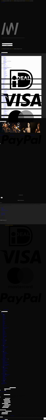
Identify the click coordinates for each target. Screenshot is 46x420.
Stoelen (4, 112)
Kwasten (4, 369)
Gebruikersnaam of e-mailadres (4, 387)
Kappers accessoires (5, 362)
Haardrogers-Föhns (6, 90)
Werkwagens (5, 114)
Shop (2, 54)
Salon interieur (3, 373)
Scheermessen (6, 105)
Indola (5, 64)
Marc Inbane (5, 68)
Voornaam (1, 399)
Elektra (2, 89)
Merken (2, 55)
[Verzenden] (1, 312)
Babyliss (4, 56)
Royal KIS (4, 332)
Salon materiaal (5, 365)
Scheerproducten (5, 106)
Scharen (4, 101)
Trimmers (4, 358)
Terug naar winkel (3, 68)
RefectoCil (5, 71)
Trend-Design (5, 75)
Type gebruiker (2, 398)
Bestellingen (3, 213)
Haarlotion (5, 104)
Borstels (4, 360)
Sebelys (4, 334)
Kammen (4, 361)
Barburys (5, 57)
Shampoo (4, 82)
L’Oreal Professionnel (6, 327)
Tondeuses (5, 94)
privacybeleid (12, 415)
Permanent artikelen (5, 100)
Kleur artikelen (4, 98)
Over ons (2, 115)
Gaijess (3, 63)
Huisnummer (2, 404)
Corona (5, 60)
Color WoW (5, 59)
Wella (4, 77)
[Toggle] (3, 345)
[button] (4, 54)
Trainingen (4, 117)
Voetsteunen (5, 113)
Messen (4, 99)
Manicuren (4, 86)
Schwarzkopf (5, 73)
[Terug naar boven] (0, 310)
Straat (1, 403)
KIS (4, 66)
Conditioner (4, 79)
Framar (4, 322)
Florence (5, 62)
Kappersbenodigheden (4, 95)
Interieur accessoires (6, 110)
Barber (2, 102)
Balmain (4, 315)
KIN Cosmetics (5, 325)
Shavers (4, 356)
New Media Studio (6, 309)
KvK (0, 413)
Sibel (4, 74)
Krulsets (5, 91)
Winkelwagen (3, 214)
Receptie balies (6, 111)
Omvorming (4, 343)
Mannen (4, 81)
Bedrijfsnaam (2, 402)
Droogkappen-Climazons (6, 109)
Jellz (4, 65)
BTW (1, 412)
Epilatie (3, 84)
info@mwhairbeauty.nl (20, 200)
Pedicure (4, 350)
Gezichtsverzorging (5, 346)
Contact (4, 116)
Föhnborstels (4, 352)
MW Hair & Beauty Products (9, 225)
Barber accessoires (5, 368)
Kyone (5, 67)
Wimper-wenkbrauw (5, 88)
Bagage (4, 96)
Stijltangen (5, 93)
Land (1, 408)
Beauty (2, 345)
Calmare (4, 317)
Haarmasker (4, 80)
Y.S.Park (4, 339)
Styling (3, 83)
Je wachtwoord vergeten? (3, 391)
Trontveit (5, 76)
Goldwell (4, 323)
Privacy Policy (3, 209)
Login (5, 390)
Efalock (5, 61)
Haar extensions (4, 85)
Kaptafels (4, 375)
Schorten (4, 371)
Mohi (4, 69)
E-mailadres (2, 394)
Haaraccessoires (4, 97)
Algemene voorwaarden (4, 210)
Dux (3, 320)
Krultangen (5, 92)
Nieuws (2, 208)
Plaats (1, 407)
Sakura (5, 72)
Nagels (3, 87)
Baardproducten (5, 103)
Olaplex (5, 70)
